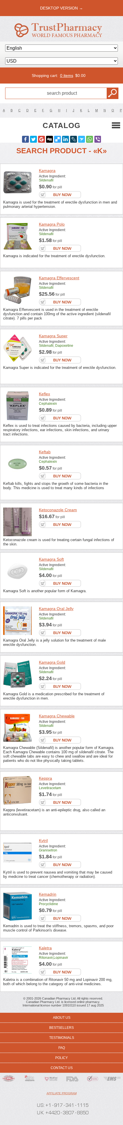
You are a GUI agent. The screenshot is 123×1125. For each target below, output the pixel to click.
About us (61, 1018)
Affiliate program (62, 1093)
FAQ (61, 1048)
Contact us (62, 1068)
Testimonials (61, 1038)
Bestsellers (61, 1028)
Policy (61, 1058)
